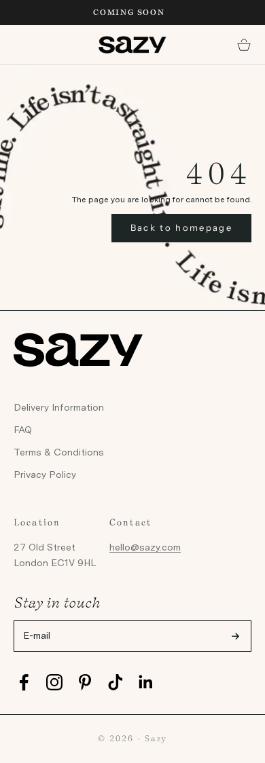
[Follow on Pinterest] (85, 682)
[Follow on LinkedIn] (146, 682)
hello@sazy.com (145, 547)
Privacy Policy (45, 474)
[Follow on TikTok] (115, 682)
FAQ (23, 429)
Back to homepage (181, 227)
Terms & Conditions (59, 452)
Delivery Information (59, 407)
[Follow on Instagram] (54, 682)
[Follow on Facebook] (24, 682)
